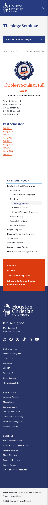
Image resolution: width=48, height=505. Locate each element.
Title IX (29, 492)
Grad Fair (11, 270)
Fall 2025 (7, 128)
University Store (10, 407)
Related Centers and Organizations (22, 251)
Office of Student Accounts (15, 469)
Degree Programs (14, 229)
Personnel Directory (11, 460)
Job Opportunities (10, 426)
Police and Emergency (12, 421)
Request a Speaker (17, 225)
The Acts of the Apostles (18, 275)
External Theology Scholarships (25, 212)
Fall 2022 (7, 147)
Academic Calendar (11, 397)
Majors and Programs (12, 353)
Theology (14, 199)
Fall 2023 (7, 141)
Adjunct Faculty (16, 216)
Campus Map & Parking (13, 416)
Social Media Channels (12, 440)
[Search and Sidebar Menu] (41, 8)
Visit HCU (7, 368)
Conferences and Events (17, 247)
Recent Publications (18, 221)
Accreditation (16, 496)
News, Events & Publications (15, 445)
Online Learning (9, 378)
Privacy (6, 496)
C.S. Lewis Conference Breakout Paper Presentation (21, 283)
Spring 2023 (8, 144)
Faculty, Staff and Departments (21, 186)
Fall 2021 (7, 154)
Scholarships (12, 238)
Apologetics (15, 190)
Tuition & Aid (8, 358)
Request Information (12, 450)
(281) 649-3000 (13, 323)
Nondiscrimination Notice (13, 492)
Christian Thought (15, 51)
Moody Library (9, 402)
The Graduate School (12, 383)
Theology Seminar (20, 203)
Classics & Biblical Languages (22, 194)
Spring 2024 (8, 138)
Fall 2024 (7, 134)
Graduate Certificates (16, 242)
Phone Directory (10, 455)
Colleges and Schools (12, 411)
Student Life (8, 373)
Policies (38, 492)
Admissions (8, 363)
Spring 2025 (8, 131)
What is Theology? (20, 207)
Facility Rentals (9, 465)
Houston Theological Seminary (20, 234)
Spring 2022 (8, 151)
